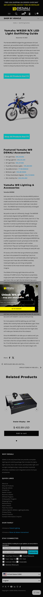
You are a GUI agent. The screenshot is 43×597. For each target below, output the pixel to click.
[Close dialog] (37, 286)
